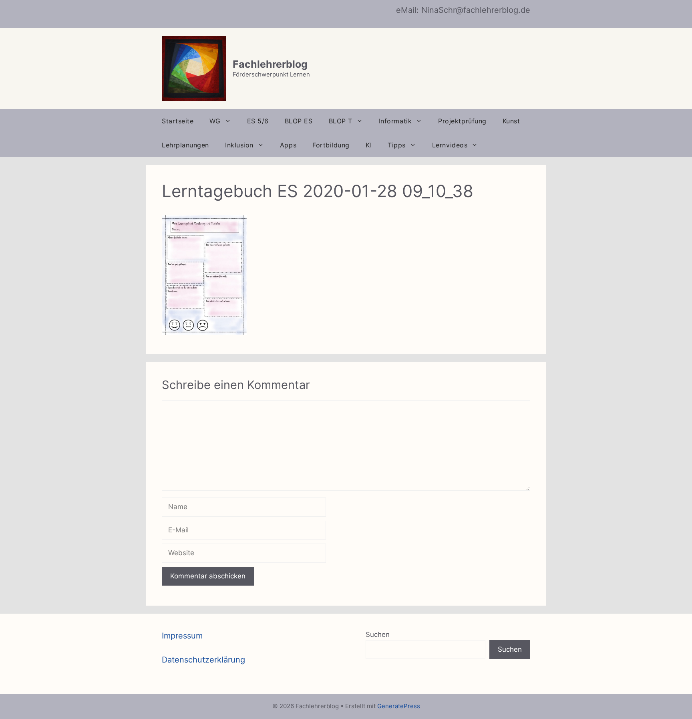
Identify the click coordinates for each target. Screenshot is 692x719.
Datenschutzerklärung (203, 660)
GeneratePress (398, 706)
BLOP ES (299, 121)
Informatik (395, 121)
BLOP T (340, 121)
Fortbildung (331, 145)
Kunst (511, 121)
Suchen (378, 634)
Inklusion (239, 145)
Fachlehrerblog (270, 64)
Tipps (397, 145)
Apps (288, 145)
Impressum (182, 635)
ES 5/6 (258, 121)
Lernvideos (449, 145)
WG (214, 121)
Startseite (177, 121)
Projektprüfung (462, 121)
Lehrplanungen (185, 145)
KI (369, 145)
